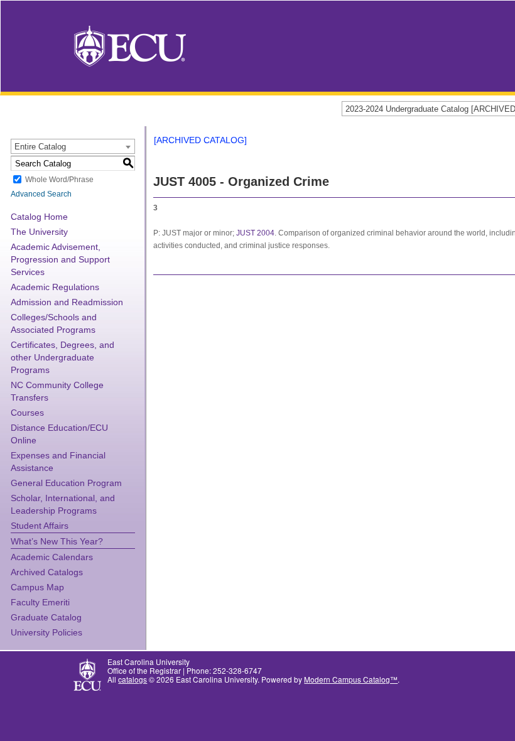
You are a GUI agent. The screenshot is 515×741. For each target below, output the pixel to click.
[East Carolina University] (130, 45)
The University (39, 232)
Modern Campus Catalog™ (351, 679)
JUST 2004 (255, 233)
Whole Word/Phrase (59, 179)
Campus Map (37, 587)
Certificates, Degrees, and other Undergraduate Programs (62, 357)
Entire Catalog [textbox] (40, 146)
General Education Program (66, 483)
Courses (27, 413)
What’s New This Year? (57, 541)
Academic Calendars (52, 557)
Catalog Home (39, 217)
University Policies (46, 632)
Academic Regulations (55, 287)
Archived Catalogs (47, 572)
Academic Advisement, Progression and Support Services (60, 259)
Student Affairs (39, 526)
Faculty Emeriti (40, 602)
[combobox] (73, 146)
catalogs (132, 679)
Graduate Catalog (46, 617)
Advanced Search (41, 194)
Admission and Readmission (67, 302)
